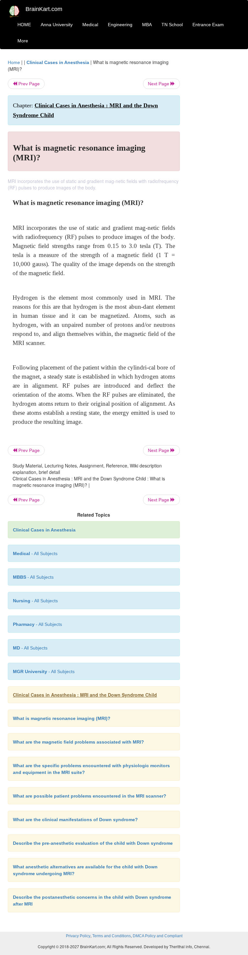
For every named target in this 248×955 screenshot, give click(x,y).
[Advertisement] (215, 156)
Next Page (159, 83)
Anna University (57, 24)
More (22, 40)
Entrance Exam (208, 24)
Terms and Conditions (111, 936)
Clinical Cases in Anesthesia (57, 62)
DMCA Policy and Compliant (157, 936)
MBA (147, 24)
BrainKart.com (44, 9)
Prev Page (28, 83)
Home (14, 62)
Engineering (120, 24)
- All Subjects (35, 553)
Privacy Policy (78, 936)
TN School (172, 24)
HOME (24, 24)
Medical (90, 24)
